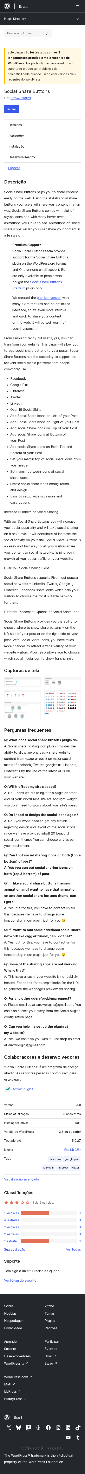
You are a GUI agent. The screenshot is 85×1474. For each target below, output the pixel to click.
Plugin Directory (15, 18)
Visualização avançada (21, 1179)
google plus (72, 1159)
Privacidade (13, 1328)
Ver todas (73, 1249)
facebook (55, 1159)
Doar (50, 1356)
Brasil (18, 1417)
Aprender (11, 1341)
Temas (50, 1313)
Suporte (14, 168)
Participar (52, 1341)
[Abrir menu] (78, 6)
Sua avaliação (14, 1249)
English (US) (72, 1149)
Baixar (11, 109)
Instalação (16, 146)
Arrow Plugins (21, 98)
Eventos (51, 1349)
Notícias (10, 1313)
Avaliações (16, 136)
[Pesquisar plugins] (48, 33)
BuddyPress (15, 1399)
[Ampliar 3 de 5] (35, 707)
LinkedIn (48, 1167)
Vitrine (49, 1306)
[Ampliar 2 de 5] (35, 695)
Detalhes (15, 125)
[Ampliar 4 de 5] (75, 683)
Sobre (8, 1306)
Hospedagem (14, 1321)
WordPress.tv (16, 1363)
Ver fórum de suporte (20, 1280)
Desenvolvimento (21, 157)
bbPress (12, 1391)
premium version (49, 298)
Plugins (50, 1321)
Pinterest (62, 1167)
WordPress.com (18, 1377)
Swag (51, 1363)
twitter (75, 1167)
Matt (10, 1384)
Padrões (51, 1328)
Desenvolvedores (17, 1356)
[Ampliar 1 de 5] (35, 683)
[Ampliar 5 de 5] (75, 695)
